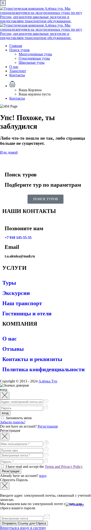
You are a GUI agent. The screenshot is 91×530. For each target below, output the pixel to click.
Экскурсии (16, 293)
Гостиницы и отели (27, 314)
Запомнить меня (18, 418)
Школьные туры (32, 62)
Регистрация (48, 426)
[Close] (4, 395)
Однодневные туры (34, 58)
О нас (13, 67)
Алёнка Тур (47, 381)
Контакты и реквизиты (32, 359)
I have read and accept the (44, 467)
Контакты (17, 75)
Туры (9, 283)
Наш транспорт (22, 303)
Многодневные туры (35, 54)
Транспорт (17, 71)
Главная (15, 46)
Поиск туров (19, 50)
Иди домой (9, 152)
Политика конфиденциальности (43, 369)
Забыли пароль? (12, 422)
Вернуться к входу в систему (23, 528)
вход (42, 476)
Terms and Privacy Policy (64, 467)
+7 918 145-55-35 (18, 238)
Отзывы (13, 349)
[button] (50, 84)
